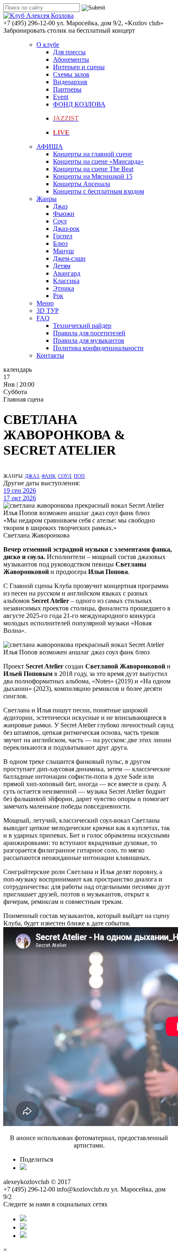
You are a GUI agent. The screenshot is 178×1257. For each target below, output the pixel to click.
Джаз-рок (66, 228)
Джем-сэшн (69, 258)
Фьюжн (64, 213)
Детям (61, 265)
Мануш (63, 250)
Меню (45, 303)
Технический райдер (82, 325)
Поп (79, 476)
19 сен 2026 (19, 490)
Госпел (62, 236)
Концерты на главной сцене (92, 153)
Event (60, 96)
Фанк (48, 476)
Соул (60, 221)
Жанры (46, 198)
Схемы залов (71, 74)
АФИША (49, 146)
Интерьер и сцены (79, 66)
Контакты (50, 355)
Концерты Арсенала (81, 183)
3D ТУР (47, 310)
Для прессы (69, 52)
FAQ (43, 318)
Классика (66, 280)
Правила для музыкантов (88, 340)
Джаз (60, 206)
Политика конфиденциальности (98, 347)
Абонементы (71, 59)
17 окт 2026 (19, 497)
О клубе (47, 44)
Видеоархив (70, 81)
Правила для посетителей (89, 333)
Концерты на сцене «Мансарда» (98, 161)
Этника (63, 288)
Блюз (60, 243)
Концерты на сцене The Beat (93, 168)
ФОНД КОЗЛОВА (79, 104)
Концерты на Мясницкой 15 (92, 176)
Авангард (66, 273)
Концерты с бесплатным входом (98, 191)
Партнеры (67, 89)
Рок (58, 295)
